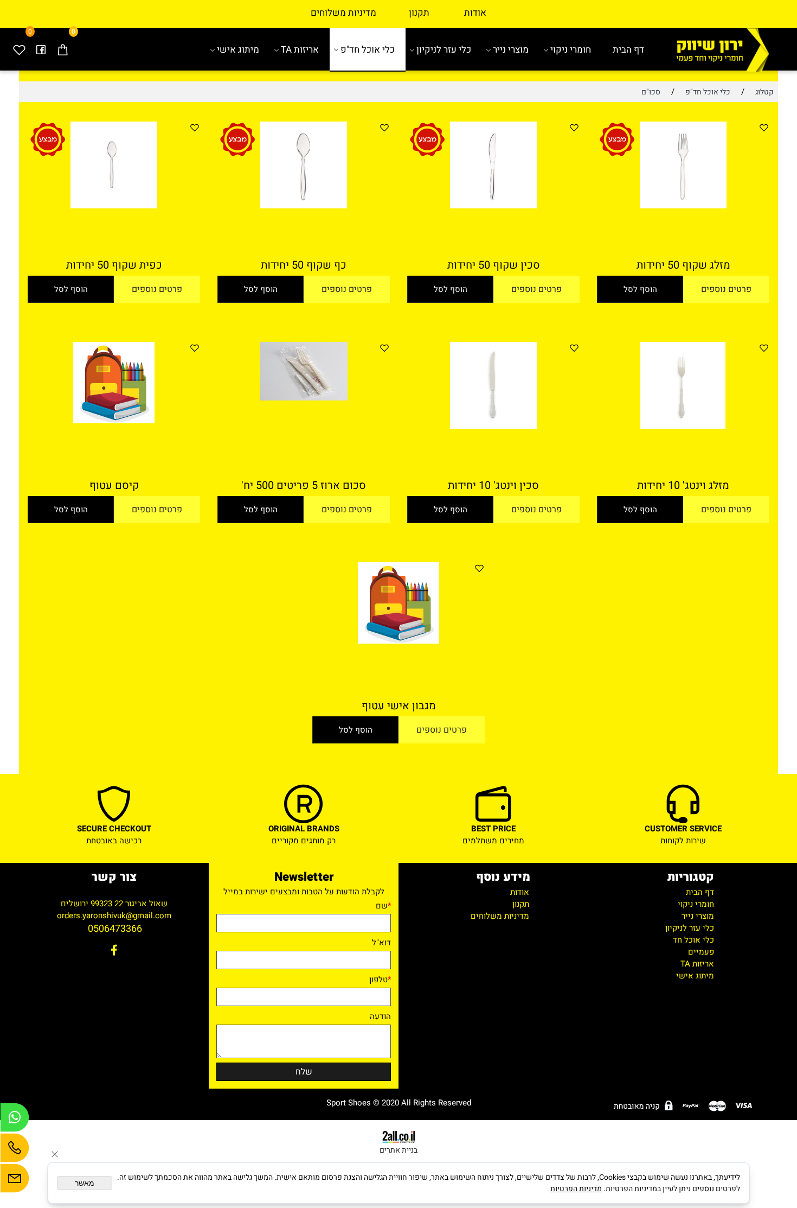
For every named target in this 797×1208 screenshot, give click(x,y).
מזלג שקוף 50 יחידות (683, 265)
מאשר (84, 1183)
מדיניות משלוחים (343, 13)
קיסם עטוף (114, 485)
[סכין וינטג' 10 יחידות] (493, 426)
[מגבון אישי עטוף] (398, 641)
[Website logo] (716, 50)
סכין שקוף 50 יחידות (493, 265)
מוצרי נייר (511, 49)
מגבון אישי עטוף (399, 706)
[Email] (14, 1181)
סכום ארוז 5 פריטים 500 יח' (303, 485)
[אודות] (377, 13)
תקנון (419, 13)
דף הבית (628, 49)
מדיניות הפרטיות (576, 1188)
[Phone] (14, 1150)
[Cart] (62, 50)
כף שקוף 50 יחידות (303, 265)
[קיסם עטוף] (114, 421)
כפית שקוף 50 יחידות (114, 265)
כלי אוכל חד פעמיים (693, 946)
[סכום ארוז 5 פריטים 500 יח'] (304, 398)
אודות (459, 13)
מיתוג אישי (238, 49)
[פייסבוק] (40, 50)
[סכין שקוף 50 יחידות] (493, 206)
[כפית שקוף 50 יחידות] (113, 206)
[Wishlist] (19, 50)
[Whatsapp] (14, 1120)
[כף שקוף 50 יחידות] (303, 206)
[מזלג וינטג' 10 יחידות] (683, 426)
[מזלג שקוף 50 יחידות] (683, 206)
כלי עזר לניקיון (443, 49)
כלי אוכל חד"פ (367, 49)
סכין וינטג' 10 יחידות (493, 485)
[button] (640, 289)
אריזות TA (300, 49)
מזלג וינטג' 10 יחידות (683, 485)
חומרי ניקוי (570, 49)
